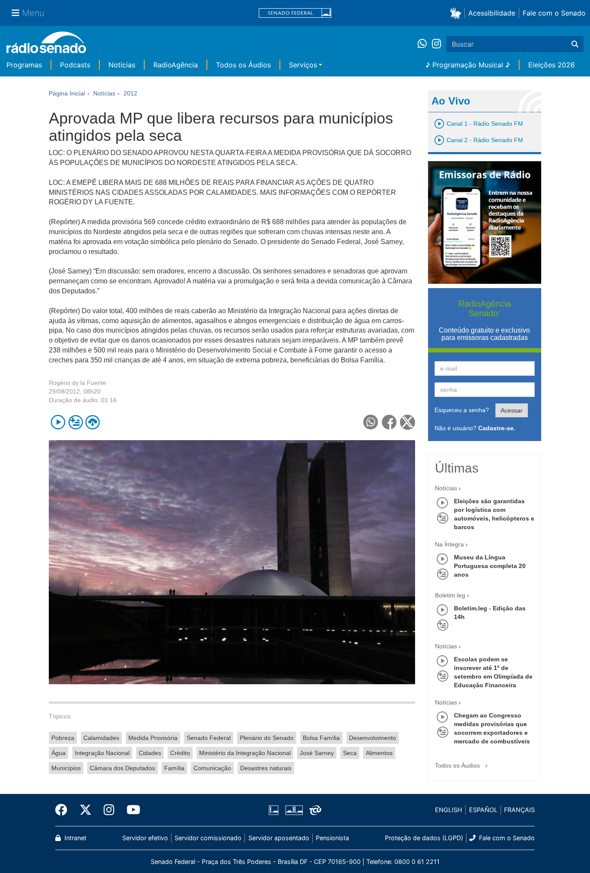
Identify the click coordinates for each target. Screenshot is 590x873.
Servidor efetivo (145, 837)
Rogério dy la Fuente (77, 382)
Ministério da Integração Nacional (245, 752)
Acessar (512, 410)
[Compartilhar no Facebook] (389, 422)
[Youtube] (130, 810)
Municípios (66, 768)
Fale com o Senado (554, 13)
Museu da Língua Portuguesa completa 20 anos (490, 566)
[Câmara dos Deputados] (275, 810)
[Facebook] (64, 810)
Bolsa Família (321, 737)
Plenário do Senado (267, 737)
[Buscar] (575, 44)
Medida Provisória (153, 737)
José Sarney (317, 752)
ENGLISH (448, 809)
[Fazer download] (93, 422)
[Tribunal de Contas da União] (313, 810)
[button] (457, 13)
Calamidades (101, 737)
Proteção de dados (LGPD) (424, 837)
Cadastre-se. (496, 428)
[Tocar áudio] (58, 422)
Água (58, 752)
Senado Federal (209, 737)
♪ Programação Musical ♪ (467, 64)
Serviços (303, 64)
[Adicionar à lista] (75, 422)
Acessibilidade (491, 13)
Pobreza (62, 737)
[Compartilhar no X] (407, 422)
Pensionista (332, 837)
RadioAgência (175, 64)
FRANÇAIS (519, 809)
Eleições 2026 (551, 64)
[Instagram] (436, 44)
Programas (24, 64)
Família (174, 768)
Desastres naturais (266, 768)
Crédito (180, 752)
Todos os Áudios (243, 64)
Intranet (74, 837)
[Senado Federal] (295, 13)
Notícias (121, 64)
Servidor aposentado (278, 837)
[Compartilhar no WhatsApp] (371, 422)
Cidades (150, 752)
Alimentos (379, 752)
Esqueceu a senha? (462, 409)
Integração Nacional (102, 752)
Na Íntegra (449, 544)
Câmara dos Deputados (122, 768)
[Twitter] (85, 810)
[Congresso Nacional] (294, 810)
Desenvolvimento (372, 737)
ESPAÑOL (483, 809)
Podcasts (75, 64)
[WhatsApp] (425, 44)
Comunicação (212, 768)
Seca (350, 752)
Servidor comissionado (207, 837)
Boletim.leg (450, 595)
